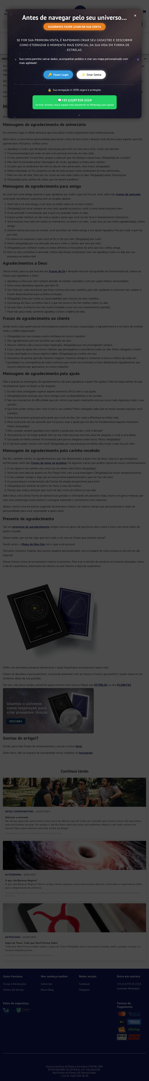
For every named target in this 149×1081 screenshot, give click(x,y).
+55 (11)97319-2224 (74, 100)
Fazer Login (58, 75)
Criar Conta (91, 75)
